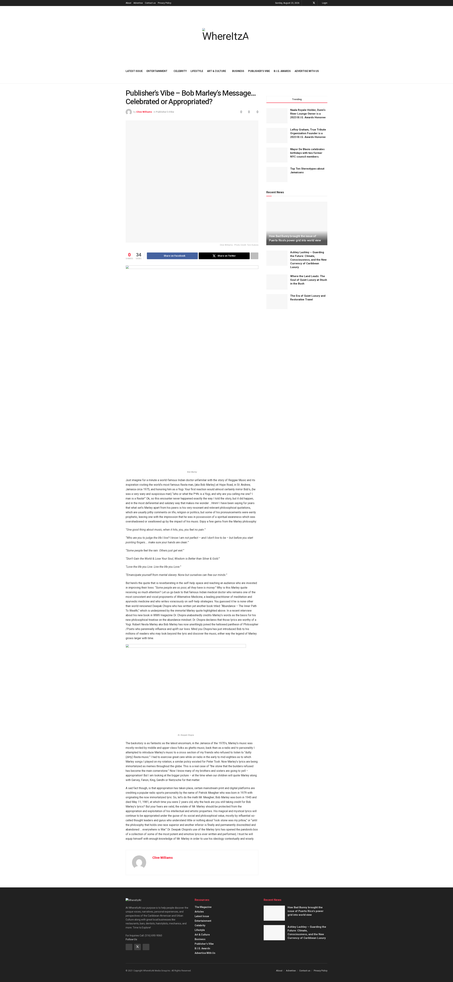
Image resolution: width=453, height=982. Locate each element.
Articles (199, 911)
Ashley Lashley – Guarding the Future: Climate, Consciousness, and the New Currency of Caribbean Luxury (308, 260)
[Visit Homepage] (225, 35)
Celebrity (180, 71)
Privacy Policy (164, 3)
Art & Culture (216, 71)
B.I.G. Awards (282, 71)
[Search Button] (326, 71)
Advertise (138, 3)
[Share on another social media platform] (254, 255)
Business (238, 71)
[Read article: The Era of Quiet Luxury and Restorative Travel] (277, 301)
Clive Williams (144, 112)
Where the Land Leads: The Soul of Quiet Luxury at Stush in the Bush (308, 280)
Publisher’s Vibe (259, 71)
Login (324, 3)
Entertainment (157, 71)
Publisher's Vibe (165, 112)
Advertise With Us (307, 71)
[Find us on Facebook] (309, 3)
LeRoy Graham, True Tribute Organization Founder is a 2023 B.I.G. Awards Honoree (308, 133)
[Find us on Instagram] (146, 947)
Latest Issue (134, 71)
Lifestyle (197, 71)
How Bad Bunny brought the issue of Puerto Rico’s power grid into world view (305, 911)
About (128, 3)
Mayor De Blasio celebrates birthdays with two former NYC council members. (307, 153)
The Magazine (203, 907)
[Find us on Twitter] (314, 3)
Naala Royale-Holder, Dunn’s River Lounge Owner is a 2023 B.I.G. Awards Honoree (308, 113)
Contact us (150, 3)
